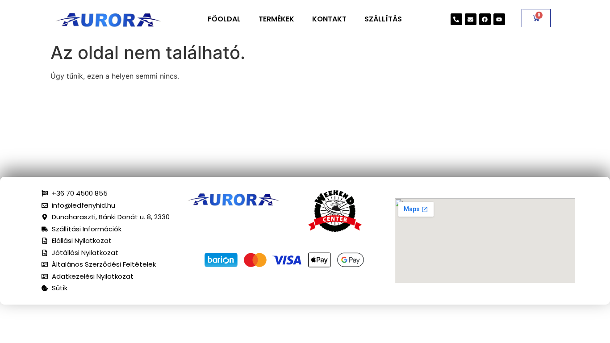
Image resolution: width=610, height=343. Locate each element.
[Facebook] (485, 19)
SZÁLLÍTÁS (383, 19)
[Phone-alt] (456, 19)
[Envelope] (470, 19)
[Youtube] (499, 19)
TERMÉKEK (276, 19)
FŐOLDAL (224, 19)
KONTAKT (329, 19)
